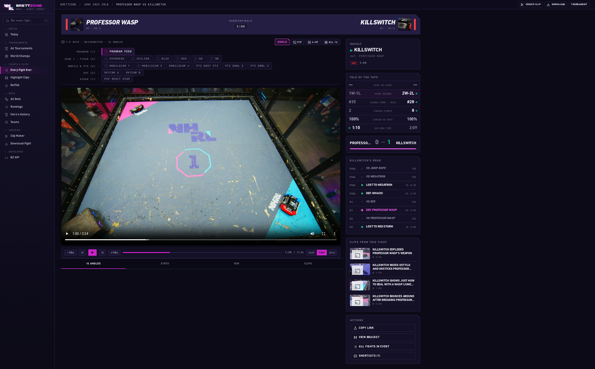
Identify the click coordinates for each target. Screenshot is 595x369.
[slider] (202, 252)
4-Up (314, 42)
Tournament (579, 4)
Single (282, 42)
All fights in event (374, 346)
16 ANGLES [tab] (93, 264)
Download (558, 4)
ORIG (332, 252)
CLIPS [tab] (308, 264)
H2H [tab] (236, 264)
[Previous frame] (82, 252)
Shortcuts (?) (369, 356)
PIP (299, 42)
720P (322, 252)
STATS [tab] (165, 264)
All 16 (333, 42)
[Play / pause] (92, 252)
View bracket (369, 337)
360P (311, 252)
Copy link (366, 328)
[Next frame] (102, 252)
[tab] (118, 51)
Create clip (533, 4)
